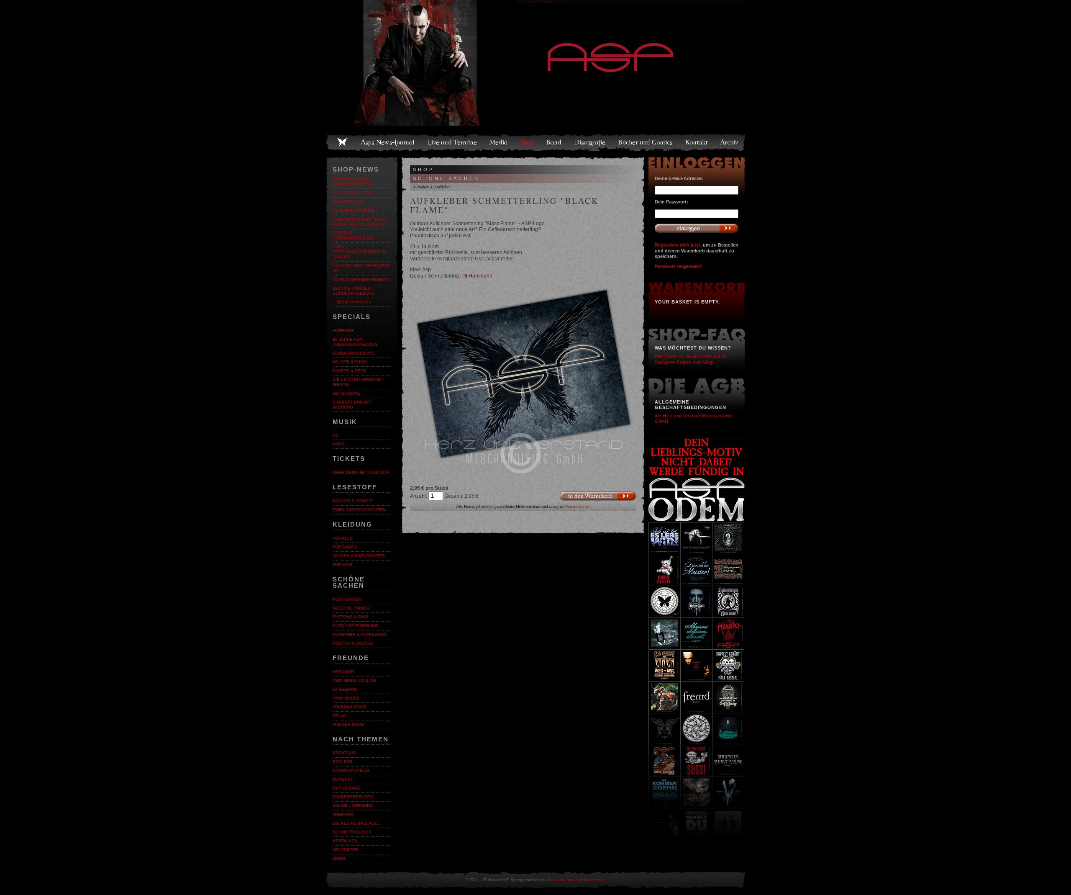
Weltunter (345, 849)
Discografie (590, 142)
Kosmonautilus (351, 770)
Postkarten (347, 599)
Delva (339, 715)
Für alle (343, 538)
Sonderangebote (353, 353)
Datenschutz (594, 880)
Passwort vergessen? (678, 266)
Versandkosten (577, 506)
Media (499, 142)
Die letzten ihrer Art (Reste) (358, 382)
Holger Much (348, 724)
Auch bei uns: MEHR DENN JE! (361, 268)
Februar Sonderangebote (353, 235)
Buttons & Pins (350, 617)
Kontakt (696, 142)
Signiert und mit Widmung (352, 404)
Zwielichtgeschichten (359, 509)
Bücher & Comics (352, 501)
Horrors (343, 330)
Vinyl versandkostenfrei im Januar (359, 251)
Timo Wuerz (346, 698)
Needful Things (351, 608)
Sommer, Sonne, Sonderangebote (353, 181)
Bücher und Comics (646, 142)
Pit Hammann (476, 276)
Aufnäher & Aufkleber (359, 634)
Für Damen (345, 547)
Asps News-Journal (388, 142)
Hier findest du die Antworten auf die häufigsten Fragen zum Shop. (691, 359)
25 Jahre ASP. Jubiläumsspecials (355, 342)
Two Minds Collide (355, 680)
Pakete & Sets (349, 370)
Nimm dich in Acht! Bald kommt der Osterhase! (360, 221)
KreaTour (344, 753)
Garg (339, 858)
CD (335, 435)
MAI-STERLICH (347, 201)
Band (554, 142)
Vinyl (339, 444)
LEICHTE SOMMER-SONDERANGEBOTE (353, 291)
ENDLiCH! (342, 761)
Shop (527, 142)
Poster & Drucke (353, 643)
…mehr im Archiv (352, 302)
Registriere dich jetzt (677, 244)
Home (342, 142)
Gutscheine (346, 393)
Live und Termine (452, 142)
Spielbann (345, 689)
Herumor (343, 671)
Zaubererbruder (353, 797)
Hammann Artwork (563, 880)
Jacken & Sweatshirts (359, 555)
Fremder (343, 814)
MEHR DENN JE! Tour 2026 (361, 472)
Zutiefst (343, 779)
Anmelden (696, 228)
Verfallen (345, 840)
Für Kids (342, 564)
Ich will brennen (353, 805)
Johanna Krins (349, 707)
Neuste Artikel (351, 362)
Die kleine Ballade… (357, 823)
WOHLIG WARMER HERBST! (361, 279)
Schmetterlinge (352, 832)
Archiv (729, 142)
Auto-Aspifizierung (355, 625)
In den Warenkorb (597, 496)
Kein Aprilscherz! (353, 210)
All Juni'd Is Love (353, 192)
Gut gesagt (347, 788)
